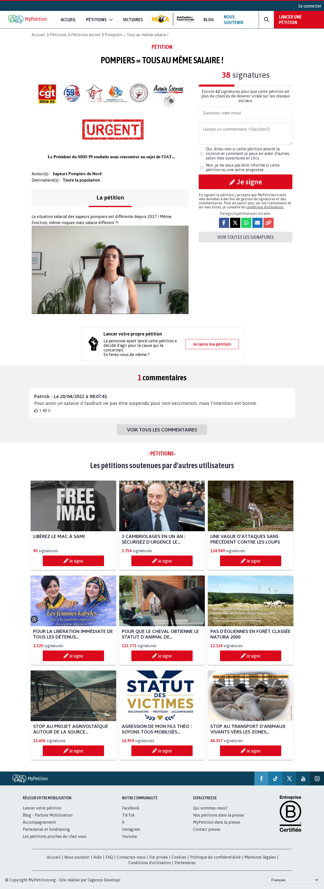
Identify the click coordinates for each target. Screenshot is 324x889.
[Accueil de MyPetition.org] (28, 19)
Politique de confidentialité (215, 857)
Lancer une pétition (290, 19)
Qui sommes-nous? (210, 808)
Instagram (131, 829)
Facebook (130, 808)
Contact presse (206, 829)
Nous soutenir (233, 19)
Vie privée (158, 857)
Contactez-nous (131, 857)
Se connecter (309, 6)
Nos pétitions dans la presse (218, 815)
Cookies (179, 857)
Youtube (129, 836)
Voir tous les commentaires (162, 429)
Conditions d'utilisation (149, 862)
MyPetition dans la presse (216, 822)
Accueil (68, 19)
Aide (97, 857)
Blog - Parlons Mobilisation (47, 815)
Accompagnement (39, 822)
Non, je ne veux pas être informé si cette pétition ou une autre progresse (243, 167)
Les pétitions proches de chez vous (54, 836)
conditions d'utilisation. (265, 207)
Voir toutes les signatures (245, 237)
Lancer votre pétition (42, 808)
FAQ (109, 857)
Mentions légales (260, 857)
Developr (112, 880)
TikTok (128, 815)
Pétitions (58, 34)
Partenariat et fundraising (46, 829)
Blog (209, 19)
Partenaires (185, 862)
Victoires (133, 19)
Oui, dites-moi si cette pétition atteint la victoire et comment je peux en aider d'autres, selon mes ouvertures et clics (248, 153)
